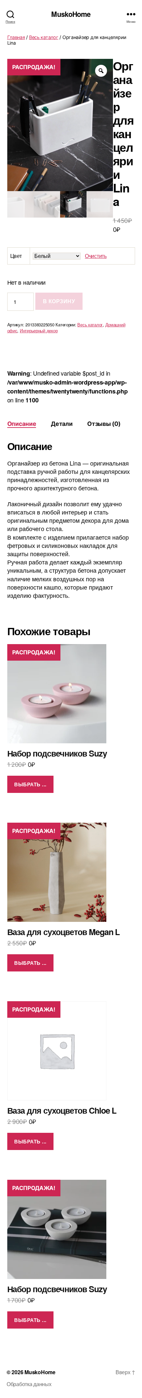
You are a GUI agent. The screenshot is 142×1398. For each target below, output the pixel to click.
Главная (16, 37)
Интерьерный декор (38, 331)
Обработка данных (29, 1384)
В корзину (59, 301)
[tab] (21, 423)
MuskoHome (70, 14)
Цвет (16, 256)
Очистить (96, 256)
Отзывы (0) (103, 423)
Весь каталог (43, 37)
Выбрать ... (30, 784)
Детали (61, 423)
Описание (21, 423)
